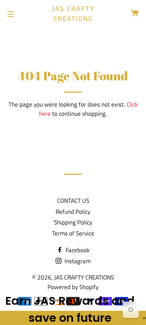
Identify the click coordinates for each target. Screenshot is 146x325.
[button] (73, 318)
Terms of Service (73, 233)
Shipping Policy (73, 222)
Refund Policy (73, 211)
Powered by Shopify (73, 287)
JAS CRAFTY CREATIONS (73, 14)
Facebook (77, 250)
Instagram (77, 261)
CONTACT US (73, 200)
